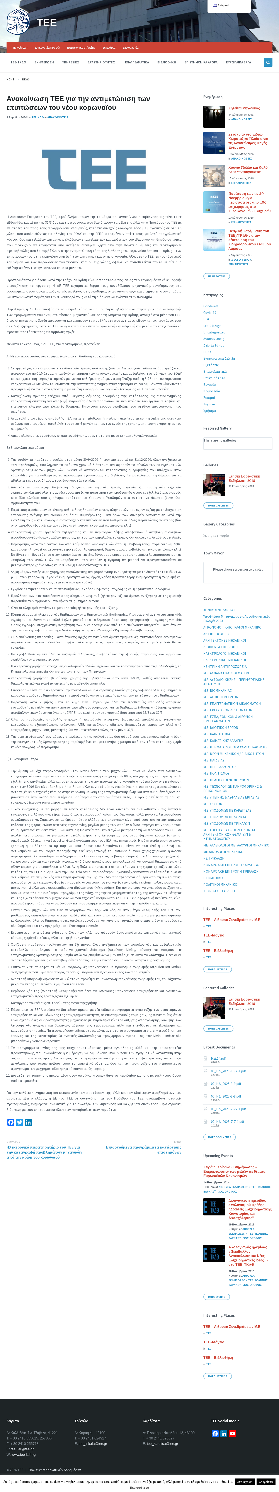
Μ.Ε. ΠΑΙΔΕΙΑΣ (214, 760)
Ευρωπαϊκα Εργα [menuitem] (238, 62)
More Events (216, 1296)
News (25, 79)
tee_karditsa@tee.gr (162, 1444)
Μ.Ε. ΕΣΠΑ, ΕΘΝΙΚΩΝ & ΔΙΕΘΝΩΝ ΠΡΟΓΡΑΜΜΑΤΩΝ (228, 718)
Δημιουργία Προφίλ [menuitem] (47, 47)
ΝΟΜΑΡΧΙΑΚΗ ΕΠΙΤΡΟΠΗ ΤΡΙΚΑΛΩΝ (231, 871)
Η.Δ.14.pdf (218, 1058)
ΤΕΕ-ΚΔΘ (37, 117)
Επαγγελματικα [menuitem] (137, 62)
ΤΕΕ (47, 22)
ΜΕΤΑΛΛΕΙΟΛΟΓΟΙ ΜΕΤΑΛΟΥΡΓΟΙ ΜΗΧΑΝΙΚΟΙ (236, 845)
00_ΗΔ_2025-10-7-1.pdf (228, 1071)
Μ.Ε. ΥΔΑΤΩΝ (212, 804)
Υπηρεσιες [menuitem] (70, 62)
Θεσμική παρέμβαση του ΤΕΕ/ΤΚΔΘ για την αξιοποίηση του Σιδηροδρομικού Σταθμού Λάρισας (249, 240)
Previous (13, 1142)
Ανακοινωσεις (57, 117)
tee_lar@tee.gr (22, 1449)
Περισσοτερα (216, 276)
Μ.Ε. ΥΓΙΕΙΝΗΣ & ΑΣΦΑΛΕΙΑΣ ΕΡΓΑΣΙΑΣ (231, 797)
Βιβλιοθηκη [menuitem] (166, 62)
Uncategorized (214, 332)
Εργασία (209, 384)
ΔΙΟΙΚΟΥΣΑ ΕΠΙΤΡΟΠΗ (220, 647)
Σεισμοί (209, 397)
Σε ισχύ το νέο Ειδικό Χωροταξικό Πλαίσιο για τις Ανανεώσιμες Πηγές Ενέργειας (248, 141)
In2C (206, 319)
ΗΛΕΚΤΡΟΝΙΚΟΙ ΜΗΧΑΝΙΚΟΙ (224, 660)
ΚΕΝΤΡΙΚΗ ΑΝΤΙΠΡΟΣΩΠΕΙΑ (225, 666)
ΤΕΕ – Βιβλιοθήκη (218, 950)
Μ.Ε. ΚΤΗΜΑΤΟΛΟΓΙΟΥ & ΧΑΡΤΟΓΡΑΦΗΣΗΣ (235, 747)
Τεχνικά (209, 404)
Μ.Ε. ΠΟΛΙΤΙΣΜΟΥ (216, 773)
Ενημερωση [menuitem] (44, 62)
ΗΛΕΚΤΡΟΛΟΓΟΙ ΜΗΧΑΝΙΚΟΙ (224, 653)
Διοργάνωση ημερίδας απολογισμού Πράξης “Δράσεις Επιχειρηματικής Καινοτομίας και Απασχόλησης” (250, 1209)
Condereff (210, 306)
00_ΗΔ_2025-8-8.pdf (226, 1096)
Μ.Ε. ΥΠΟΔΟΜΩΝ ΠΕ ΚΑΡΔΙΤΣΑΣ (227, 810)
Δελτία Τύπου (213, 345)
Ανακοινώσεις (213, 338)
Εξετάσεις (211, 365)
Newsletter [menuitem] (20, 47)
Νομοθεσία (211, 391)
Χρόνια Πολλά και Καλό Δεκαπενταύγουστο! (248, 169)
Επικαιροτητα (241, 183)
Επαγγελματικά (215, 371)
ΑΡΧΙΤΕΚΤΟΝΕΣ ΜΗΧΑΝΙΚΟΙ (224, 640)
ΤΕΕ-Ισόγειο (213, 935)
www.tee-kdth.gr (24, 1454)
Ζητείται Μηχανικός (244, 108)
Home (10, 79)
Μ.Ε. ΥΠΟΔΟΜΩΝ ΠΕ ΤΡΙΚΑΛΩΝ (226, 823)
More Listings (217, 969)
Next (177, 1142)
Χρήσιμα (209, 410)
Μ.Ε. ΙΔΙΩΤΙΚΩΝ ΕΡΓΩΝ (220, 727)
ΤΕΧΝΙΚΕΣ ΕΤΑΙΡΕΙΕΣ (219, 891)
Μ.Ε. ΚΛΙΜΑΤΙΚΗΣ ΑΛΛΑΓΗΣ (223, 740)
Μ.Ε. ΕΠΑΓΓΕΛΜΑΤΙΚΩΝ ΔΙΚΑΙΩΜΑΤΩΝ (232, 703)
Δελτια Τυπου (241, 260)
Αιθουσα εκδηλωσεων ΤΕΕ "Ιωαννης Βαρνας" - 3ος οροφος (248, 1233)
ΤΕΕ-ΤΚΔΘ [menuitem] (18, 62)
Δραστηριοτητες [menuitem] (101, 62)
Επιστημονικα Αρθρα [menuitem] (201, 62)
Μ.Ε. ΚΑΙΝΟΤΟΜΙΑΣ (217, 734)
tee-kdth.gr (212, 325)
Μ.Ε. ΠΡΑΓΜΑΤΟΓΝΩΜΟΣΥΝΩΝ (226, 780)
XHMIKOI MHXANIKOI (219, 610)
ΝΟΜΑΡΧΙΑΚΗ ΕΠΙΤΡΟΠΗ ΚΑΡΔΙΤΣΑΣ (231, 865)
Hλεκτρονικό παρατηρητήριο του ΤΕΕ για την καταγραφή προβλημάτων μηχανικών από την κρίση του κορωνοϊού (44, 1152)
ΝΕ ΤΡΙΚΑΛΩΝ (214, 858)
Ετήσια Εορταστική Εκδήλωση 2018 (244, 478)
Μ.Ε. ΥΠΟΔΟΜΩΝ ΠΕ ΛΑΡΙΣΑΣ (225, 817)
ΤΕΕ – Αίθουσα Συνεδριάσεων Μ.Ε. (232, 920)
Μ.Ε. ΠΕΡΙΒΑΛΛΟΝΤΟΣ (219, 767)
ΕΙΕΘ (207, 352)
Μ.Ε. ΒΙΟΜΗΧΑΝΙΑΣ (217, 690)
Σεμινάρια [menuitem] (109, 47)
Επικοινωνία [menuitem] (131, 47)
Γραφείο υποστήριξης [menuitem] (81, 47)
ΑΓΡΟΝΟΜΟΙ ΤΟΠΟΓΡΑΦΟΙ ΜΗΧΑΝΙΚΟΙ (233, 627)
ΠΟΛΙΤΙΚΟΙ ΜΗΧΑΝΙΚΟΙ (220, 884)
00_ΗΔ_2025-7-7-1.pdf (227, 1121)
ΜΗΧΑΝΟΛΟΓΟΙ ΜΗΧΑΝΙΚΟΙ (224, 852)
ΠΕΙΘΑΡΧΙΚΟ (213, 878)
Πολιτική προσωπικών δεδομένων (55, 1470)
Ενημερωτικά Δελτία (219, 358)
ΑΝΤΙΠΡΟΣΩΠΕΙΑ (216, 634)
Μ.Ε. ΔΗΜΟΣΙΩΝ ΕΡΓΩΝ (220, 697)
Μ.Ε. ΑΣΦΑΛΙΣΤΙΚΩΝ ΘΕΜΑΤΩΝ (226, 673)
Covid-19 (209, 312)
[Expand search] (268, 62)
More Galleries (218, 505)
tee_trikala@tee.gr (93, 1444)
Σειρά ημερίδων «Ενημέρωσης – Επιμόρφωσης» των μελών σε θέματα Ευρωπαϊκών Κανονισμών (234, 1171)
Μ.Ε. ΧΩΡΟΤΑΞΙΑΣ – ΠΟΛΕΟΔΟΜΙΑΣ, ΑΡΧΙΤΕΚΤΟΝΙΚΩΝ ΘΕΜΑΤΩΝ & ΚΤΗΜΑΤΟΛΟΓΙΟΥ (230, 834)
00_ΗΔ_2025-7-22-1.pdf (228, 1109)
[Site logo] (18, 33)
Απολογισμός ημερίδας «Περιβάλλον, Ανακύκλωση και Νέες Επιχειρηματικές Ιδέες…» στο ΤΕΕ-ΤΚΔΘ (248, 1256)
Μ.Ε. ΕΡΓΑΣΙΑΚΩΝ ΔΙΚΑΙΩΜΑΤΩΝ (227, 710)
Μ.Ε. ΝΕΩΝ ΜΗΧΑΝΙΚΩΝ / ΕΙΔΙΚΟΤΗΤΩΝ (233, 753)
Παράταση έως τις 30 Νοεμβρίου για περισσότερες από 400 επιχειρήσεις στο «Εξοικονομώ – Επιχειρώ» (249, 202)
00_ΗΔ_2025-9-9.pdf (226, 1083)
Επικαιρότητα (214, 378)
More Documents (219, 1137)
